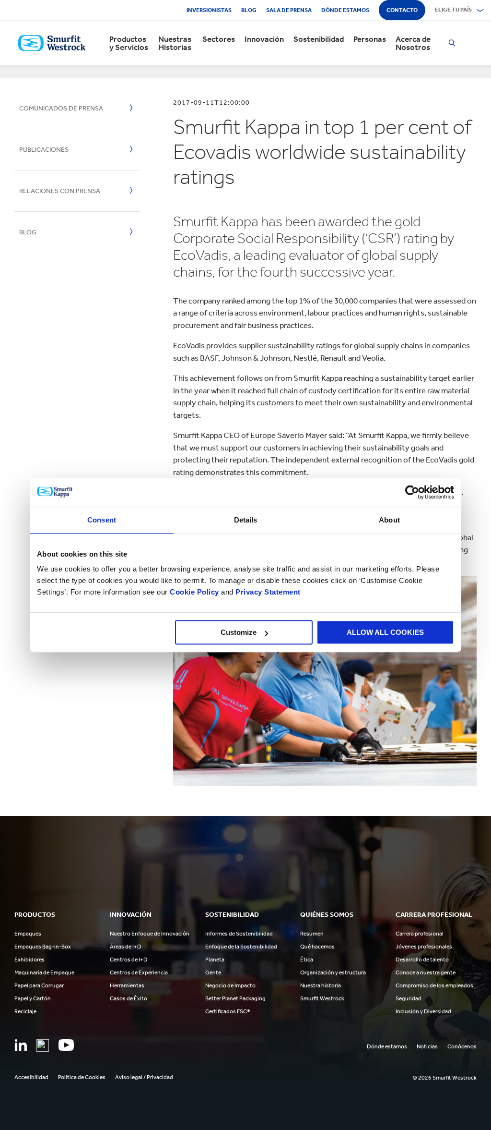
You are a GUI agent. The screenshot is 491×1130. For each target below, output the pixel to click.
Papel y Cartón (32, 998)
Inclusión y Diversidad (423, 1011)
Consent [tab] (101, 520)
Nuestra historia (320, 985)
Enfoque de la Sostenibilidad (241, 946)
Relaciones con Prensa (59, 191)
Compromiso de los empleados (434, 985)
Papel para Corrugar (39, 985)
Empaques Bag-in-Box (42, 946)
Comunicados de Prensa (61, 108)
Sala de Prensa (289, 10)
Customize (239, 632)
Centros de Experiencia (139, 972)
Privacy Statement (267, 592)
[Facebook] (42, 1045)
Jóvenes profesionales (424, 946)
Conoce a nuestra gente (426, 972)
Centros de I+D (129, 959)
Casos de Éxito (128, 998)
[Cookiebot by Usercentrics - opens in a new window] (412, 492)
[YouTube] (66, 1045)
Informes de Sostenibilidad (239, 933)
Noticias (427, 1046)
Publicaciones (44, 150)
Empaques (27, 933)
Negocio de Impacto (230, 985)
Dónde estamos (345, 10)
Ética (306, 959)
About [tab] (389, 520)
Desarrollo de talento (422, 959)
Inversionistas (209, 10)
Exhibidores (29, 959)
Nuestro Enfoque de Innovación (149, 933)
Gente (213, 972)
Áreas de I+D (125, 946)
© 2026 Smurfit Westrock (444, 1077)
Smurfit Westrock (322, 998)
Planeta (214, 959)
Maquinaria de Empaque (44, 972)
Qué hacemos (317, 946)
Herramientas (127, 985)
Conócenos (462, 1046)
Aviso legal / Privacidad (144, 1077)
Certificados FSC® (227, 1011)
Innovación (264, 39)
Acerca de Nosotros (413, 43)
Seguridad (408, 998)
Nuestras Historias (174, 43)
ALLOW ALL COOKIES (385, 632)
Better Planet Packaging (235, 998)
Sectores (218, 39)
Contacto (402, 10)
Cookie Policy (194, 592)
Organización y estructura (333, 972)
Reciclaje (25, 1011)
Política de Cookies (81, 1077)
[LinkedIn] (20, 1045)
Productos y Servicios (128, 43)
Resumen (312, 933)
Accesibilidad (31, 1077)
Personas (369, 39)
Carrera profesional (420, 933)
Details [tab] (245, 520)
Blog (249, 10)
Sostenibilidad (318, 39)
